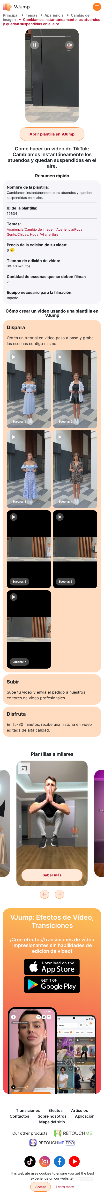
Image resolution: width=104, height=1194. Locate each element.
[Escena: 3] (29, 469)
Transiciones (28, 1110)
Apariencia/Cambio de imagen (30, 229)
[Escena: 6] (75, 549)
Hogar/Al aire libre (44, 234)
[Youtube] (74, 1161)
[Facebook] (60, 1161)
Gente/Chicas (17, 234)
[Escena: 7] (29, 629)
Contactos (19, 1116)
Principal (10, 15)
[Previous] (44, 894)
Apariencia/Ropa (69, 229)
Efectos (55, 1110)
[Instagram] (45, 1161)
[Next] (59, 894)
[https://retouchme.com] (73, 1133)
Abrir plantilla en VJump (52, 134)
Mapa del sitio (52, 1122)
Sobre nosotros (52, 1116)
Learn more (65, 1187)
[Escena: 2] (75, 389)
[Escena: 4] (75, 469)
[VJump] (16, 6)
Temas (31, 15)
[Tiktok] (30, 1161)
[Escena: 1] (29, 389)
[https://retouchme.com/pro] (52, 1142)
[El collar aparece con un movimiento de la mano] (32, 1050)
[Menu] (97, 7)
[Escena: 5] (29, 549)
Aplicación (85, 1116)
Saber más (52, 875)
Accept (40, 1187)
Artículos (79, 1110)
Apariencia (54, 15)
